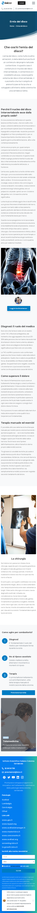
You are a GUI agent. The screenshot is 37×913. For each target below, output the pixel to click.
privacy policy (15, 866)
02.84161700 (8, 9)
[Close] (33, 901)
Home (12, 26)
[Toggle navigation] (34, 3)
